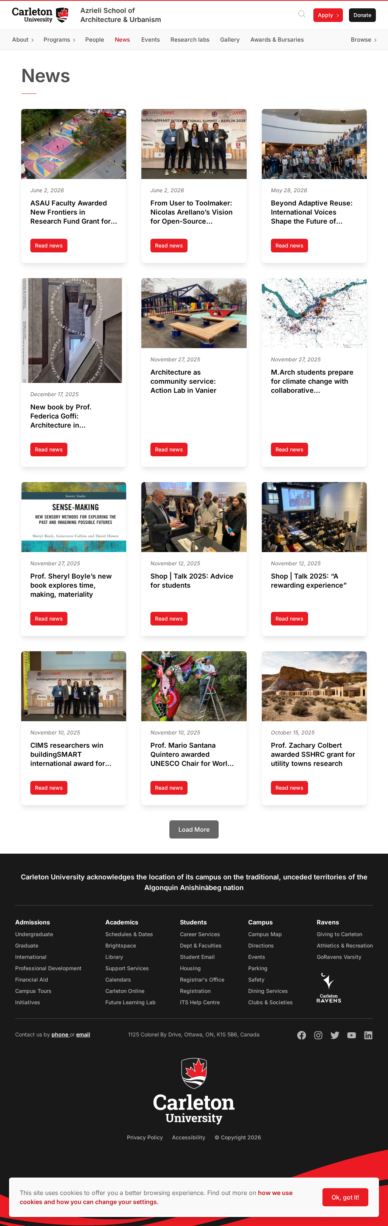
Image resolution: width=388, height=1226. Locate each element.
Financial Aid (31, 979)
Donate (362, 15)
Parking (258, 968)
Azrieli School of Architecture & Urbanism (120, 14)
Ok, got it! (345, 1197)
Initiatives (27, 1002)
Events (256, 957)
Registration (195, 991)
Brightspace (120, 945)
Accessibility (188, 1137)
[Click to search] (302, 15)
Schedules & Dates (129, 934)
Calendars (118, 979)
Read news (51, 247)
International (31, 957)
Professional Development (48, 968)
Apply (325, 15)
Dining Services (268, 991)
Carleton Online (124, 991)
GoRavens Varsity (339, 957)
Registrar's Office (202, 979)
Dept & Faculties (201, 945)
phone (61, 1034)
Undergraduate (34, 934)
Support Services (127, 968)
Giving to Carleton (339, 934)
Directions (261, 945)
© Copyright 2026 (237, 1137)
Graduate (26, 945)
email (83, 1034)
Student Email (197, 957)
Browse (361, 39)
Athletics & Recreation (345, 945)
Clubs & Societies (270, 1002)
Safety (256, 979)
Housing (190, 968)
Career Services (200, 934)
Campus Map (265, 934)
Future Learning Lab (130, 1002)
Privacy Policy (145, 1137)
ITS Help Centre (200, 1002)
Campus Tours (33, 991)
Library (114, 957)
